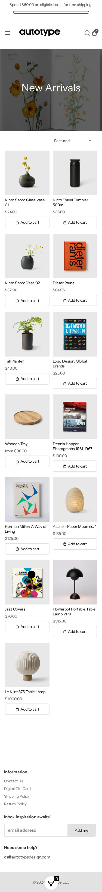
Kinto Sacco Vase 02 (22, 282)
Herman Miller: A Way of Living (26, 529)
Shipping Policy (17, 796)
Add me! (82, 830)
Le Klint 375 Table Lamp (25, 691)
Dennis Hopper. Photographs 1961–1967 (72, 446)
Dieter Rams (63, 282)
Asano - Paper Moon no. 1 (74, 526)
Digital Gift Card (17, 788)
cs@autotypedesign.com (27, 857)
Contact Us (13, 781)
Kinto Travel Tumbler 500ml (70, 202)
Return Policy (15, 804)
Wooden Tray (16, 443)
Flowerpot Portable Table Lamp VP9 (74, 611)
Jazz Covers (15, 609)
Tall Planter (14, 361)
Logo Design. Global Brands (70, 364)
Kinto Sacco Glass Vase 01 (25, 202)
